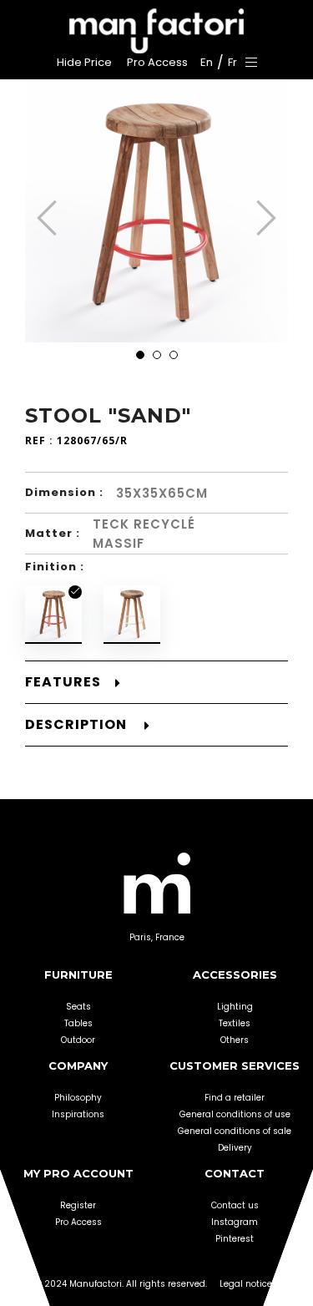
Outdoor (78, 1040)
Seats (78, 1006)
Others (234, 1040)
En (206, 62)
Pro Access (78, 1222)
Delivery (235, 1147)
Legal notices (248, 1284)
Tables (78, 1023)
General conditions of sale (234, 1131)
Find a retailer (234, 1097)
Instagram (234, 1222)
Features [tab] (63, 682)
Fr (232, 62)
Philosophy (78, 1097)
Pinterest (234, 1239)
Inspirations (78, 1114)
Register (78, 1205)
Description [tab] (77, 724)
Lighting (235, 1006)
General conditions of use (234, 1114)
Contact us (235, 1205)
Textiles (234, 1023)
